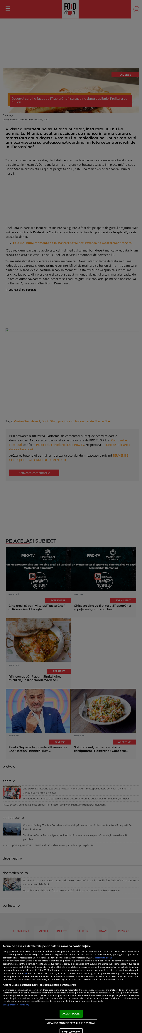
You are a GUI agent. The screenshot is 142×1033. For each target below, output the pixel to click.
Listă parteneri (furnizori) (16, 1004)
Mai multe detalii (103, 957)
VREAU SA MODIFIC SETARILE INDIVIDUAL (71, 1023)
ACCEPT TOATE (71, 1013)
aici (25, 973)
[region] (71, 987)
